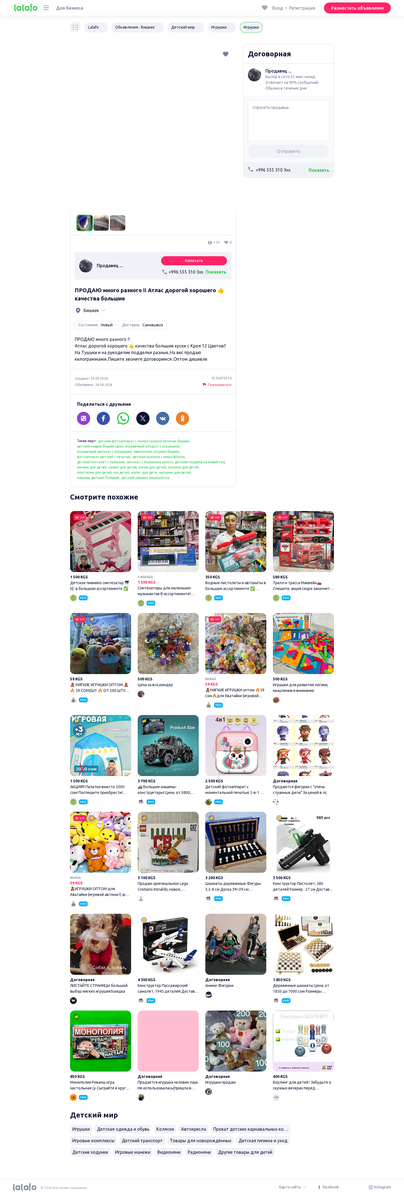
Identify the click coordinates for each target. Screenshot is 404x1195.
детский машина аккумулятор (145, 477)
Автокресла (193, 1129)
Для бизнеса (69, 7)
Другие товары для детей (245, 1152)
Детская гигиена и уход (263, 1140)
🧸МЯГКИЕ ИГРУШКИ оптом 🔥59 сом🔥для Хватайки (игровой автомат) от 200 (235, 656)
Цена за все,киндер (168, 651)
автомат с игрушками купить (150, 462)
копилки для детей (183, 467)
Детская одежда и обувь (123, 1129)
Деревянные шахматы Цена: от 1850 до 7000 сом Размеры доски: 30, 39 (303, 954)
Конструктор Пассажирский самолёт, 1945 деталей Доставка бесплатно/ (168, 954)
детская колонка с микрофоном (158, 457)
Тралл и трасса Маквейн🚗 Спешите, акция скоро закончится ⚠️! (303, 551)
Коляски (165, 1129)
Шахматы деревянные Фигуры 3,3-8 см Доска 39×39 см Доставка (235, 852)
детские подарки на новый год (200, 462)
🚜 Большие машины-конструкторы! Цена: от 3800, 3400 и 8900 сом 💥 (168, 755)
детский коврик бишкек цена (100, 446)
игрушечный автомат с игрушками (104, 451)
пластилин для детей (94, 472)
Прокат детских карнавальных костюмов (251, 1129)
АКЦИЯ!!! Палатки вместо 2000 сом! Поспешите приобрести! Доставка (100, 755)
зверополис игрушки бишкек (156, 451)
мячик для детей (152, 467)
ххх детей (121, 472)
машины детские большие (98, 477)
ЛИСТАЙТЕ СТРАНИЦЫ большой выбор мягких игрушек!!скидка (100, 954)
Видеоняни (169, 1152)
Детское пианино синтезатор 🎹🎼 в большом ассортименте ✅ (100, 551)
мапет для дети (144, 472)
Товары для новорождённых (200, 1140)
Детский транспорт (142, 1140)
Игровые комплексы (93, 1140)
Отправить (288, 151)
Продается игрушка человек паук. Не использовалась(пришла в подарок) (168, 1051)
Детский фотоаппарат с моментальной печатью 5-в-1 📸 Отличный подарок (235, 755)
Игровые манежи (132, 1152)
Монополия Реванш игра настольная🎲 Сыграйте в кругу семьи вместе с (100, 1051)
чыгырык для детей (175, 472)
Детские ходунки (90, 1152)
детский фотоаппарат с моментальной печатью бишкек (143, 441)
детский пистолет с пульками (101, 462)
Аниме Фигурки (235, 951)
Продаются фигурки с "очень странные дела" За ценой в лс (303, 755)
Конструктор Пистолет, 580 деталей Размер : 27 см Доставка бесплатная (303, 852)
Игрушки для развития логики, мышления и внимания (303, 653)
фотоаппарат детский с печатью (104, 457)
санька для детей (122, 467)
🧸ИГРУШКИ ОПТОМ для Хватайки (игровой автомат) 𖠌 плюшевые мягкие (100, 855)
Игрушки (81, 1129)
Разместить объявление (357, 7)
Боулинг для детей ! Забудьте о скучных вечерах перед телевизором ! (303, 1051)
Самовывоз (152, 325)
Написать (194, 260)
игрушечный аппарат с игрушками (152, 446)
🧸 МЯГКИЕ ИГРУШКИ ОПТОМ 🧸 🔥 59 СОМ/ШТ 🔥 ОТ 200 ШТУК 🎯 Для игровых (100, 653)
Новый (107, 325)
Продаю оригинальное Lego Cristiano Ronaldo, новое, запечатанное (168, 852)
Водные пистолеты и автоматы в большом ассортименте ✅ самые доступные (235, 551)
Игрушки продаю (235, 1048)
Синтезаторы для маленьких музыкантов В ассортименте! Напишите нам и (168, 554)
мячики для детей (91, 467)
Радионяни (199, 1152)
